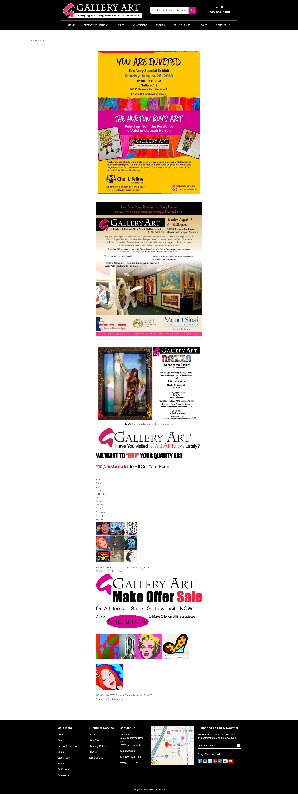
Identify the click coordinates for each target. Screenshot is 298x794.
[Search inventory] (192, 10)
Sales (120, 25)
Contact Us (223, 25)
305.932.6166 (127, 751)
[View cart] (221, 7)
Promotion (63, 775)
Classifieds (140, 25)
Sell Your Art (182, 25)
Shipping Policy (97, 746)
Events (160, 25)
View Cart (94, 740)
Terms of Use (96, 757)
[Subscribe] (238, 745)
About (203, 25)
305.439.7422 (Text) (131, 756)
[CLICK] (129, 424)
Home (71, 25)
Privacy (93, 752)
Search (61, 740)
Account (93, 734)
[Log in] (217, 7)
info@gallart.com (129, 762)
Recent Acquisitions (96, 25)
